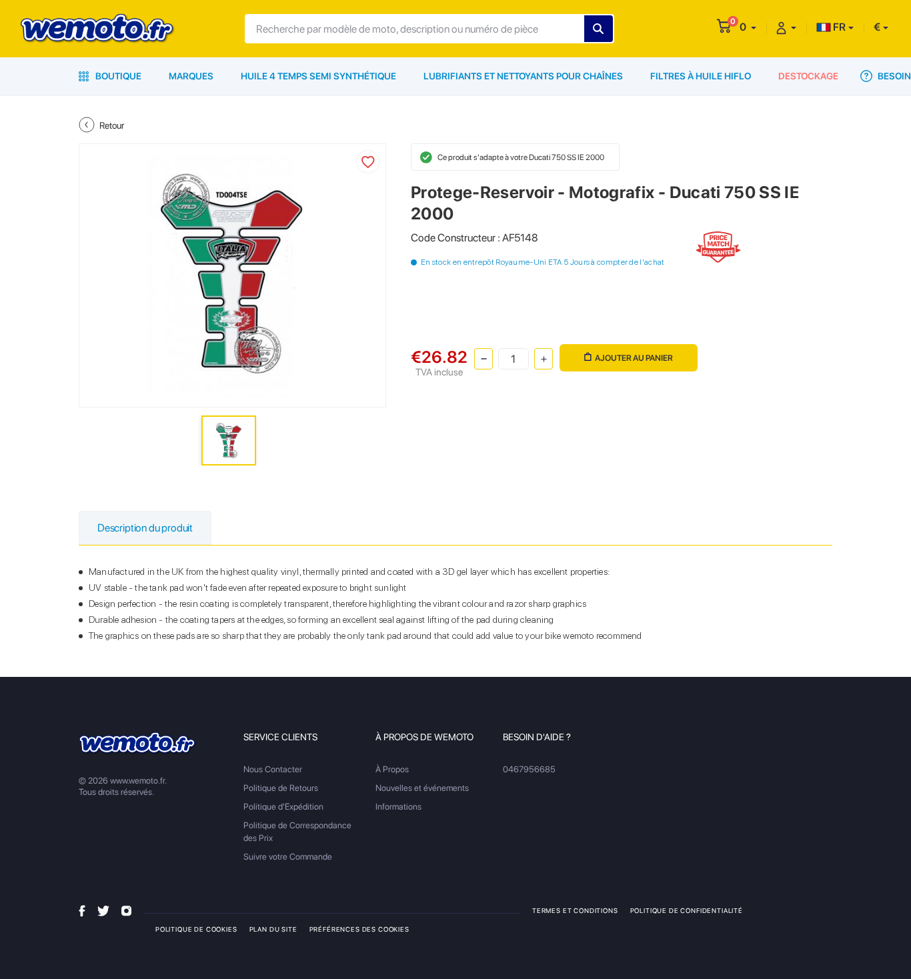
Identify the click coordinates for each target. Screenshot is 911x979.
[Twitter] (103, 910)
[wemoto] (138, 743)
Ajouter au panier (634, 358)
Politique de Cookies (196, 929)
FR (838, 27)
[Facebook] (82, 910)
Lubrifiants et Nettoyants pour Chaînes (523, 76)
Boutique (117, 76)
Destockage (808, 76)
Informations (398, 807)
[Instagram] (126, 910)
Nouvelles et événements (422, 788)
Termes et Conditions (575, 910)
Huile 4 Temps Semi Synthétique (318, 76)
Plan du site (273, 929)
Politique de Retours (280, 788)
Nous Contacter (272, 769)
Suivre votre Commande (287, 857)
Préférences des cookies (359, 929)
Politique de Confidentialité (686, 910)
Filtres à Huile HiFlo (700, 76)
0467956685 (529, 769)
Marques (191, 76)
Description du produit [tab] (145, 528)
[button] (748, 27)
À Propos (392, 769)
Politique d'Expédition (283, 807)
